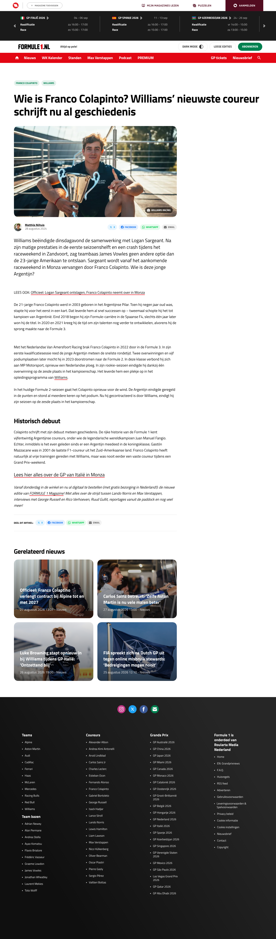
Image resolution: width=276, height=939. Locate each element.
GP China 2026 (162, 749)
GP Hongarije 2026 (164, 813)
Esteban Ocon (97, 776)
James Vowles (33, 870)
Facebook (130, 227)
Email (171, 227)
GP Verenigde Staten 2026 (165, 854)
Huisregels (223, 777)
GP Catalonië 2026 (164, 782)
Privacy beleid (225, 814)
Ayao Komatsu (33, 844)
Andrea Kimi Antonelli (101, 749)
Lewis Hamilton (98, 829)
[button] (244, 5)
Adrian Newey (33, 824)
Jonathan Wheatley (36, 877)
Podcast (125, 57)
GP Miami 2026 (162, 762)
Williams (48, 83)
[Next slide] (265, 26)
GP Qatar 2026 (162, 887)
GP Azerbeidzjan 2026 (166, 839)
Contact (221, 841)
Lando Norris (96, 822)
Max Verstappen (100, 57)
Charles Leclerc (98, 769)
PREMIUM (146, 57)
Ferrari (29, 769)
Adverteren (223, 790)
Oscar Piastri (96, 862)
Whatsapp (152, 227)
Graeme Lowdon (34, 864)
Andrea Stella (33, 837)
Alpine (28, 742)
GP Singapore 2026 (164, 846)
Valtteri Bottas (97, 882)
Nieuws (30, 57)
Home (220, 757)
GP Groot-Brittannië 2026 (165, 797)
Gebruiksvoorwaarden (230, 797)
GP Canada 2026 (163, 769)
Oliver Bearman (98, 856)
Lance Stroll (96, 816)
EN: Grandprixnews (228, 763)
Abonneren (250, 47)
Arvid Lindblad (97, 756)
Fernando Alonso (99, 782)
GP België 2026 (162, 806)
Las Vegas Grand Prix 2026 (165, 878)
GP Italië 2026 (161, 826)
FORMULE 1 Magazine (46, 493)
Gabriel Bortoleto (99, 796)
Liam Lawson (96, 836)
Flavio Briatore (33, 850)
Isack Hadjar (96, 809)
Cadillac (29, 762)
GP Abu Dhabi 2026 (164, 893)
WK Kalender (52, 57)
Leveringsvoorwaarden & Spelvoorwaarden (232, 805)
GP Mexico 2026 (162, 863)
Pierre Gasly (96, 869)
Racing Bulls (32, 796)
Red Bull (30, 802)
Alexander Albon (98, 742)
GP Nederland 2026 (164, 819)
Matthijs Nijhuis (35, 225)
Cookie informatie (227, 820)
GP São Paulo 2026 (164, 870)
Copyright (222, 847)
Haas (28, 776)
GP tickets (219, 57)
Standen (74, 57)
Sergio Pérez (96, 876)
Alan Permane (33, 830)
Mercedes (31, 789)
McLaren (30, 782)
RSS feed (222, 783)
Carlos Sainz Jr (97, 762)
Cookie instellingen (228, 827)
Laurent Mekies (34, 884)
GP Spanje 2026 (162, 833)
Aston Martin (32, 749)
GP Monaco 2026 (163, 776)
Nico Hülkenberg (99, 849)
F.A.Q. (220, 770)
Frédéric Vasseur (35, 857)
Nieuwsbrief (242, 57)
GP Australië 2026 (164, 742)
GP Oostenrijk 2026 (164, 789)
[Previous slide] (15, 26)
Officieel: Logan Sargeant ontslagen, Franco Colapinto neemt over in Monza (88, 292)
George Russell (98, 802)
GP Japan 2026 (162, 756)
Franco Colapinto (26, 83)
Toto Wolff (31, 890)
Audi (27, 756)
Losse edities (223, 47)
